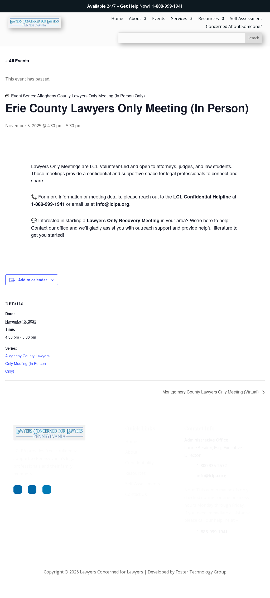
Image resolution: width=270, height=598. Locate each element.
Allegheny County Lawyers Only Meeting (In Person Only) (27, 363)
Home (117, 19)
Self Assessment (246, 19)
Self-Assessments (142, 484)
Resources (208, 19)
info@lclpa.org (211, 475)
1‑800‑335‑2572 (212, 465)
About (135, 19)
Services (179, 19)
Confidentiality (139, 463)
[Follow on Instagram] (32, 489)
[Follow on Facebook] (17, 489)
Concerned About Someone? (234, 27)
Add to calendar (32, 279)
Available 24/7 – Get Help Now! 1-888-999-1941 (135, 6)
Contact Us (136, 494)
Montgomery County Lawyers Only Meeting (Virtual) (211, 392)
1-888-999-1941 (212, 532)
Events (158, 19)
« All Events (17, 61)
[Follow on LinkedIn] (46, 489)
